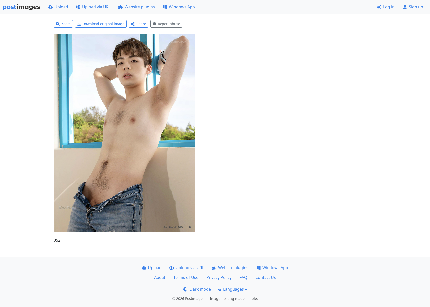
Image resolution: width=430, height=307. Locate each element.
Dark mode (200, 289)
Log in (389, 7)
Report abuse (169, 23)
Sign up (416, 7)
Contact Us (265, 277)
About (159, 277)
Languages (233, 289)
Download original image (103, 23)
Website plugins (140, 7)
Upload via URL (96, 7)
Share (141, 23)
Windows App (182, 7)
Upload (61, 7)
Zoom (66, 23)
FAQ (243, 277)
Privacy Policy (219, 277)
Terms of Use (185, 277)
